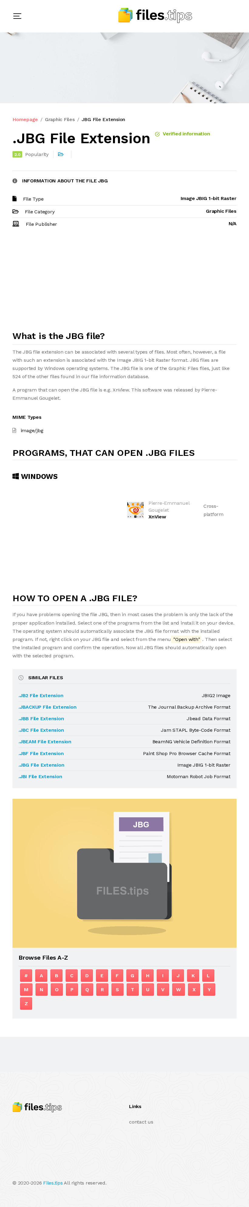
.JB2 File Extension (41, 695)
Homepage (25, 119)
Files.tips (53, 1183)
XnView (157, 517)
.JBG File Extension (41, 765)
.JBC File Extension (41, 730)
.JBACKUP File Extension (47, 707)
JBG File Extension (103, 119)
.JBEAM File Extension (45, 741)
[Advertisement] (124, 281)
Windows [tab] (38, 476)
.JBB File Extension (41, 718)
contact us (141, 1122)
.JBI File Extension (40, 776)
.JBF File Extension (41, 753)
